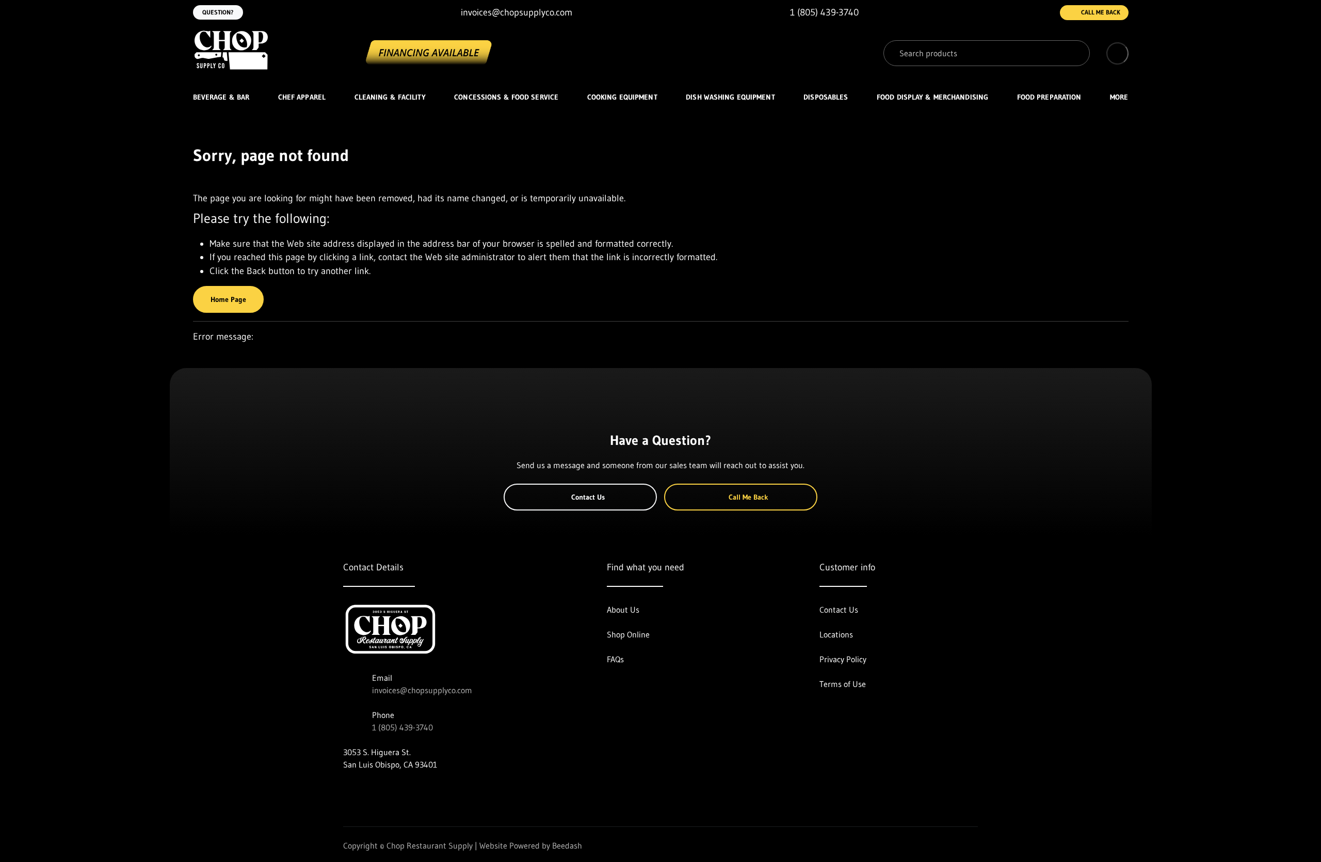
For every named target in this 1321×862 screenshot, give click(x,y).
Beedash (567, 845)
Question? (218, 12)
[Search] (1074, 53)
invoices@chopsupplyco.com (422, 690)
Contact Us (588, 497)
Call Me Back (1100, 12)
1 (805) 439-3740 (402, 727)
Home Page (228, 299)
